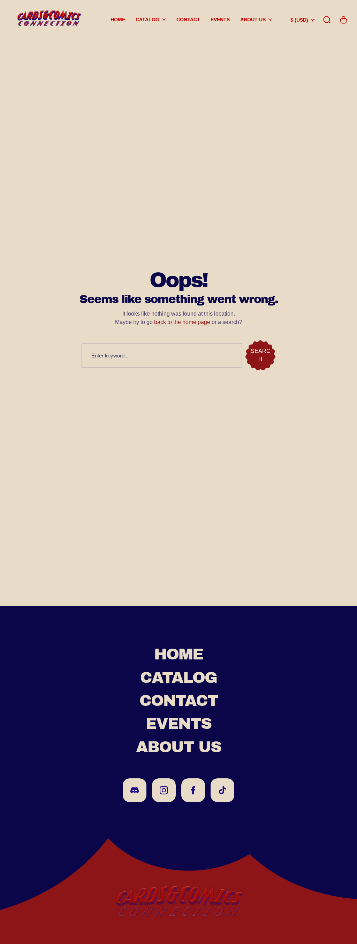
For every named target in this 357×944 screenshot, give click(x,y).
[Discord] (134, 790)
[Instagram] (164, 790)
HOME (178, 654)
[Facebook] (193, 790)
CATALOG (178, 677)
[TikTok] (222, 790)
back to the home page (182, 322)
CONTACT (178, 700)
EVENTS (178, 723)
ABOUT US (178, 747)
